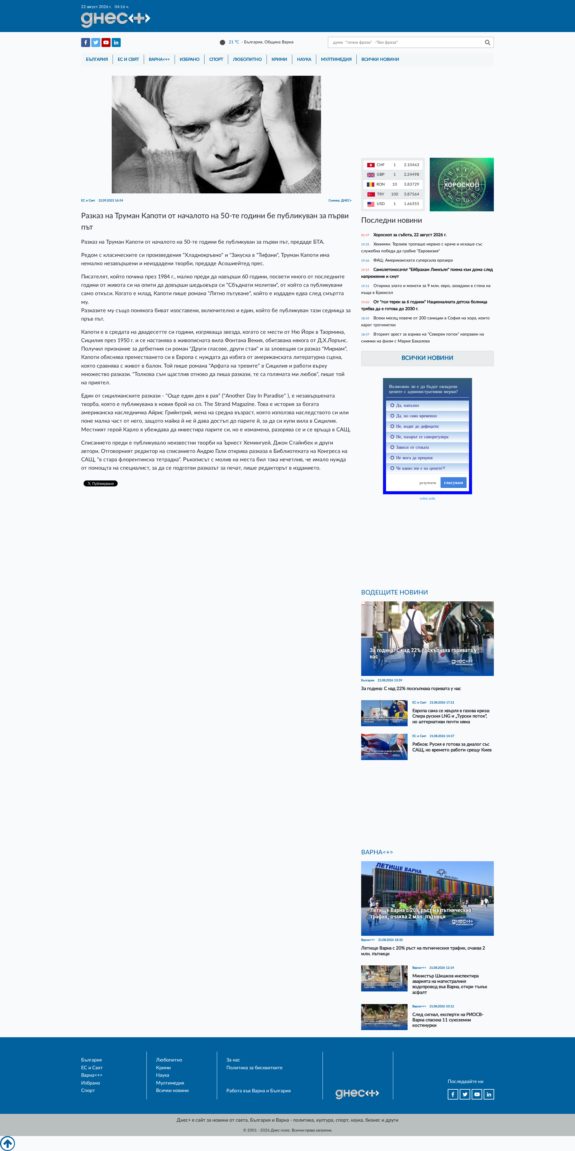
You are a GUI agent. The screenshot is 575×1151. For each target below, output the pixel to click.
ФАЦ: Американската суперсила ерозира (413, 260)
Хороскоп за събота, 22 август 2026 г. (410, 235)
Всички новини (380, 59)
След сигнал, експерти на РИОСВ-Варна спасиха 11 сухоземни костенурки (448, 1020)
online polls (427, 498)
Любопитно (247, 59)
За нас (233, 1060)
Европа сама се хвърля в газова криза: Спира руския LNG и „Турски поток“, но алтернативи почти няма (451, 716)
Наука (304, 59)
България (97, 59)
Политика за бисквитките (254, 1067)
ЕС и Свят (128, 59)
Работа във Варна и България (258, 1090)
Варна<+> (159, 59)
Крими (279, 59)
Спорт (216, 59)
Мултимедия (336, 59)
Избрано (189, 59)
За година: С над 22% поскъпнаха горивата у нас (411, 688)
